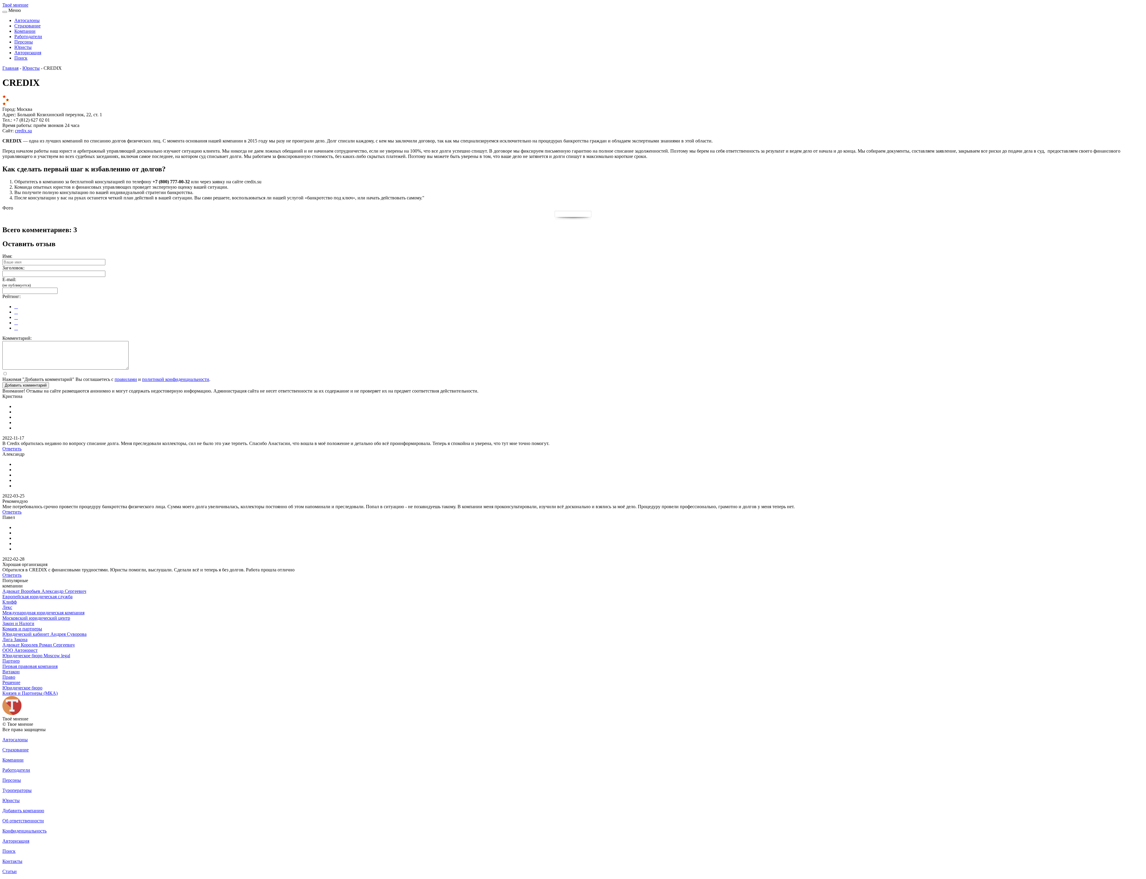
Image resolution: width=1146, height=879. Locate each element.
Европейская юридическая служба (37, 596)
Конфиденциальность (24, 830)
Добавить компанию (23, 810)
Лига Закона (14, 639)
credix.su (23, 130)
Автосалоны (27, 20)
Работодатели (28, 36)
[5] (16, 328)
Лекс (7, 607)
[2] (16, 311)
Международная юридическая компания (43, 612)
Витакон (11, 671)
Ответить (11, 448)
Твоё (15, 4)
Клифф (9, 601)
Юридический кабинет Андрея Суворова (44, 634)
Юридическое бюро (22, 687)
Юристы (23, 47)
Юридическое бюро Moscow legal (36, 655)
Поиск (20, 58)
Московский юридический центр (36, 618)
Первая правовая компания (30, 666)
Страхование (27, 25)
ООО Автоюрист (20, 650)
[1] (16, 306)
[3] (16, 317)
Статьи (9, 871)
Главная (10, 68)
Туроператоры (17, 790)
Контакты (12, 861)
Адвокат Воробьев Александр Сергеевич (44, 591)
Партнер (11, 660)
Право (8, 677)
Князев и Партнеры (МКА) (30, 693)
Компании (25, 31)
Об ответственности (23, 820)
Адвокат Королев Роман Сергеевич (38, 644)
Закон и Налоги (18, 623)
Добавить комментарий (26, 385)
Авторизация (27, 52)
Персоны (23, 41)
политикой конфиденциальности (175, 379)
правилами (126, 379)
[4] (16, 322)
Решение (11, 682)
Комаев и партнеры (22, 628)
